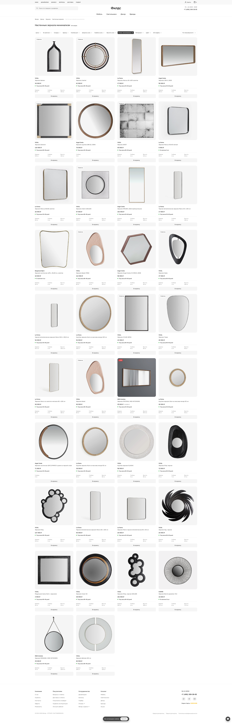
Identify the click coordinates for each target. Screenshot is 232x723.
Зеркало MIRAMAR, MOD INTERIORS (46, 658)
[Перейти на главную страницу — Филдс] (116, 8)
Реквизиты (38, 706)
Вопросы (62, 2)
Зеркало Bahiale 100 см (83, 658)
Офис (36, 2)
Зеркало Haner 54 (81, 594)
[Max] (184, 699)
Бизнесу (53, 2)
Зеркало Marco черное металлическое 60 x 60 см (133, 529)
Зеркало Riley (39, 529)
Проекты (37, 697)
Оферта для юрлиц (171, 713)
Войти (189, 2)
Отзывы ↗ (82, 703)
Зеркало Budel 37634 (82, 273)
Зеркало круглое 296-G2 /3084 (86, 144)
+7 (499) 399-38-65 (189, 694)
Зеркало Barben (40, 80)
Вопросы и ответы (58, 694)
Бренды (133, 14)
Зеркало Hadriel (81, 80)
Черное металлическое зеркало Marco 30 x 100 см (175, 209)
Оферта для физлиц (158, 713)
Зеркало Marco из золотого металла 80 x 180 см (50, 401)
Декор (123, 14)
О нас (36, 694)
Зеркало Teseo (163, 337)
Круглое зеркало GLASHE (125, 465)
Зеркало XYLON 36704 (124, 337)
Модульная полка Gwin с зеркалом (46, 594)
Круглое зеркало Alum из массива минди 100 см (91, 337)
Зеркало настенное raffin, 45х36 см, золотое (49, 273)
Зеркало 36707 (122, 144)
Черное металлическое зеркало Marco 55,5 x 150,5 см (52, 337)
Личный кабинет (58, 706)
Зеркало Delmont (40, 144)
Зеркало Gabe (163, 273)
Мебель (99, 14)
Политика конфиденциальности (187, 713)
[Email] (195, 699)
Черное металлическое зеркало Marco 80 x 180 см (92, 529)
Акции (103, 706)
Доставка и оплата (59, 697)
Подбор (78, 2)
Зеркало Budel (80, 401)
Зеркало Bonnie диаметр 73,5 (168, 594)
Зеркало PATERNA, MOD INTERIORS (128, 401)
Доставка (70, 2)
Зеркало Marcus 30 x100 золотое (127, 80)
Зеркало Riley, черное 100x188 (127, 594)
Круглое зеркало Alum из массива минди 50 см (174, 401)
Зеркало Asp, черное (165, 529)
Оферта (37, 703)
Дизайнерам (45, 2)
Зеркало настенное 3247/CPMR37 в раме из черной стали (53, 465)
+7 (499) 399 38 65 (190, 9)
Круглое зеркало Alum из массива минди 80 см (91, 465)
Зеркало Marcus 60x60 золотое (44, 209)
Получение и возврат (59, 700)
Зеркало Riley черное (165, 465)
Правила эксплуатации (60, 703)
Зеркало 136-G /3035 (165, 80)
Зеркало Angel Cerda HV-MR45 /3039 (129, 273)
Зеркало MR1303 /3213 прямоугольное (129, 209)
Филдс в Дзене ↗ (84, 706)
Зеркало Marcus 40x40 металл (168, 144)
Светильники (111, 14)
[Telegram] (189, 699)
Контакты (38, 700)
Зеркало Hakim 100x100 (83, 209)
